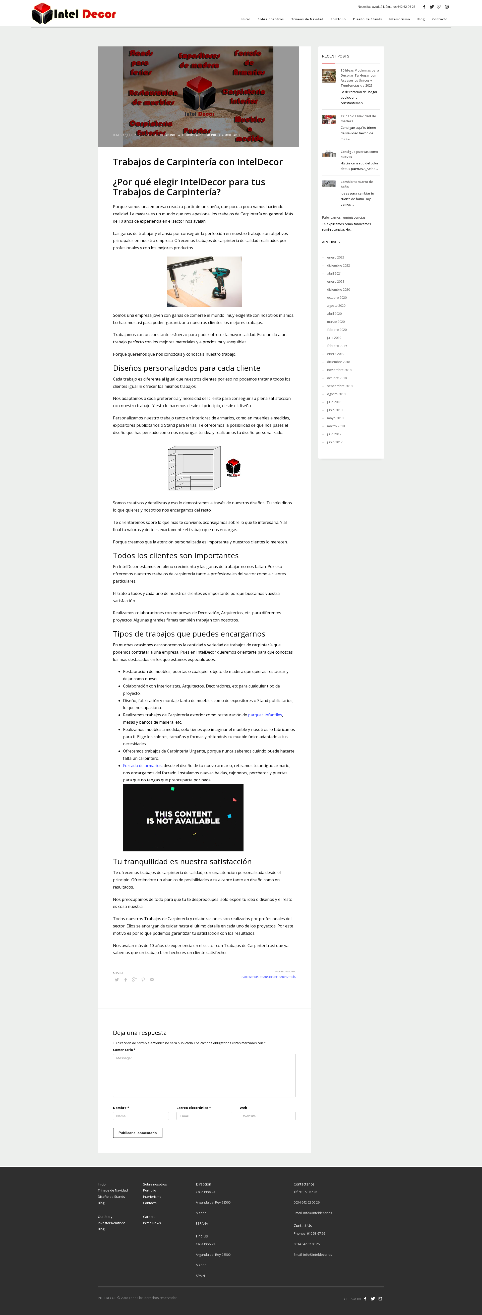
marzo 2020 (336, 321)
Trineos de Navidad (113, 1190)
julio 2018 (334, 402)
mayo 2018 (335, 418)
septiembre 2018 (339, 386)
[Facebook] (424, 7)
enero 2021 (335, 281)
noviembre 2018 (339, 369)
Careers (149, 1216)
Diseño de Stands (111, 1196)
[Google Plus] (439, 7)
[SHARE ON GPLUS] (134, 979)
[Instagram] (447, 7)
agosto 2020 (336, 305)
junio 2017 (334, 442)
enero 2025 (335, 257)
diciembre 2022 (338, 265)
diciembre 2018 (338, 361)
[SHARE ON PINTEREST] (143, 979)
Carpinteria (250, 977)
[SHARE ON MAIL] (152, 979)
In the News (152, 1223)
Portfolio (149, 1190)
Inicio (102, 1184)
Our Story (105, 1216)
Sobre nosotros (155, 1184)
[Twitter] (432, 7)
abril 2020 (334, 313)
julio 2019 (334, 337)
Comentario (124, 1049)
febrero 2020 (337, 329)
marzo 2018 (336, 426)
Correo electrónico (193, 1107)
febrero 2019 (337, 345)
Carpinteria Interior (208, 135)
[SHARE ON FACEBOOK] (125, 979)
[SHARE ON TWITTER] (116, 979)
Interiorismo (152, 1196)
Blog (101, 1203)
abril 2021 (334, 273)
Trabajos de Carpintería (278, 977)
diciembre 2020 (338, 289)
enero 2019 (335, 353)
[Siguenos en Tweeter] (373, 1298)
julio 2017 (334, 434)
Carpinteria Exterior (178, 135)
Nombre (121, 1107)
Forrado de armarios (142, 765)
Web (243, 1107)
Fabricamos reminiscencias (344, 217)
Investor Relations (112, 1223)
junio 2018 (334, 410)
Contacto (150, 1203)
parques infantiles (265, 715)
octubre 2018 (337, 377)
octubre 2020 (337, 297)
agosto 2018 (336, 394)
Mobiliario (232, 135)
